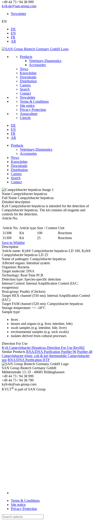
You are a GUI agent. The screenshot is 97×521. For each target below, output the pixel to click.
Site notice (18, 505)
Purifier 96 (68, 352)
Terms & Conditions (25, 500)
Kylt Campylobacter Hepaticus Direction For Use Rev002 (43, 348)
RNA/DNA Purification (43, 352)
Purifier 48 (84, 352)
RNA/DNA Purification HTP (29, 360)
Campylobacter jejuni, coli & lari (25, 356)
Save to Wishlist (13, 243)
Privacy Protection (24, 509)
